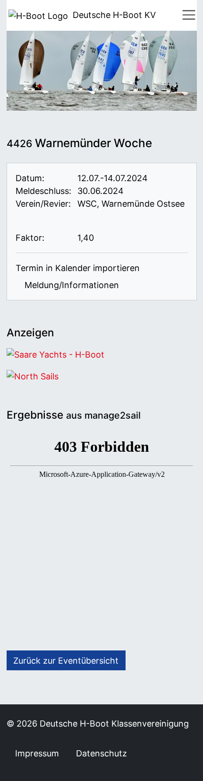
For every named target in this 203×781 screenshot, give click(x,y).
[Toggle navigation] (189, 15)
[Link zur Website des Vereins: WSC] (23, 216)
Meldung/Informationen (70, 285)
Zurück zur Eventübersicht (65, 661)
